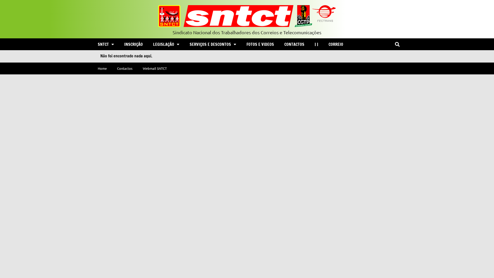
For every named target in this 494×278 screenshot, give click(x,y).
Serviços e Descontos (210, 44)
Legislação (163, 44)
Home (102, 68)
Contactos (294, 44)
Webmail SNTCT (155, 68)
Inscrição (133, 44)
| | (316, 44)
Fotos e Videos (260, 44)
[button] (397, 44)
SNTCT (103, 44)
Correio (336, 44)
